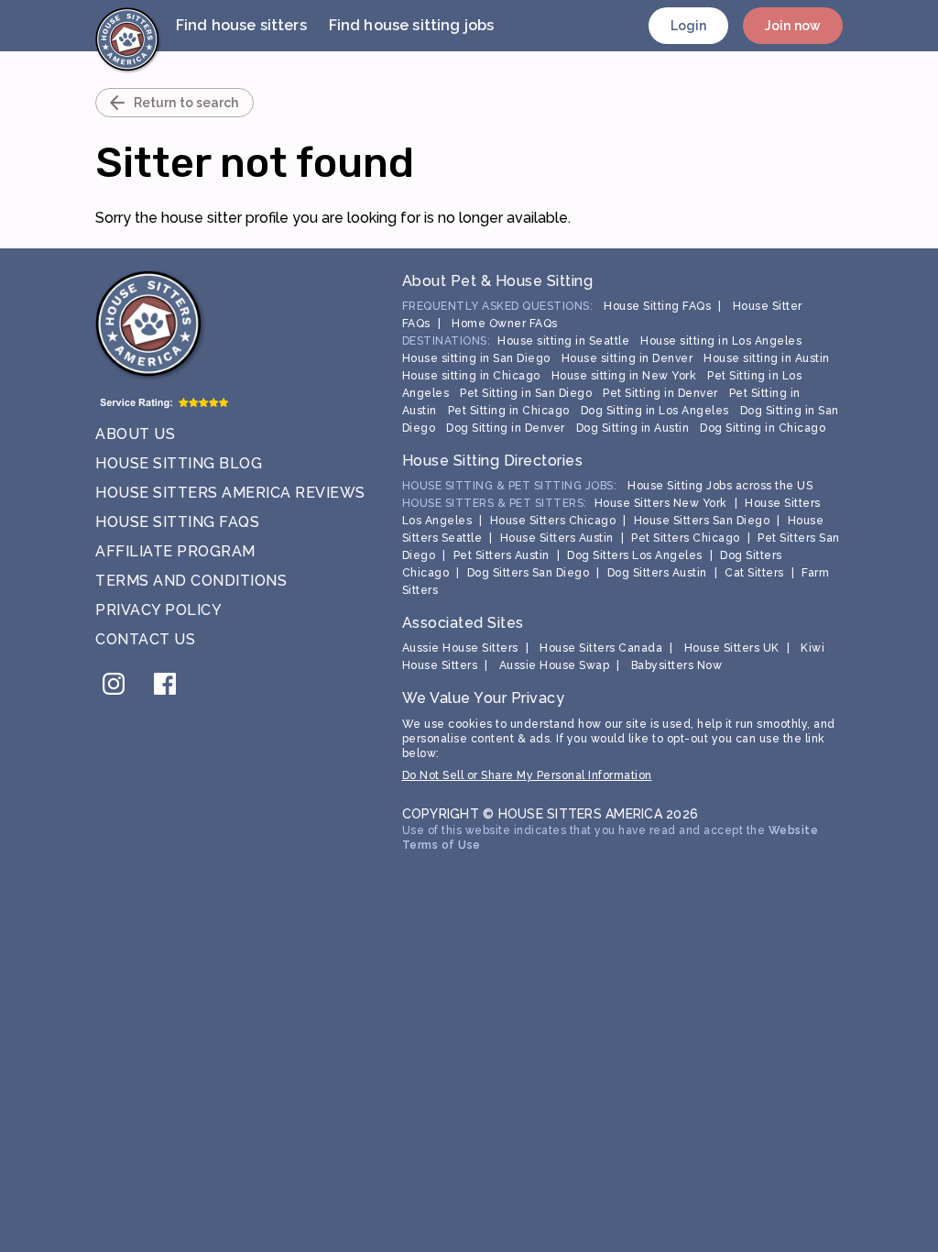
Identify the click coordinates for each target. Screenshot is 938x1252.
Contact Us (145, 639)
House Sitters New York (660, 503)
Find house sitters (241, 25)
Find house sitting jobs (411, 25)
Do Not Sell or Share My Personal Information (527, 775)
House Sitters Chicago (553, 520)
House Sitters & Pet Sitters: (494, 503)
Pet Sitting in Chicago (509, 410)
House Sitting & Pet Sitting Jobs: (509, 485)
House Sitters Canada (601, 648)
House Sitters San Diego (702, 520)
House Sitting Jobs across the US (720, 485)
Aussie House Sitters (460, 648)
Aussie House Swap (554, 665)
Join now (793, 25)
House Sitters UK (732, 648)
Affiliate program (175, 551)
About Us (135, 434)
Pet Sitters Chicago (685, 538)
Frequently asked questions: (498, 306)
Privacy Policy (158, 610)
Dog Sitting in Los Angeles (655, 410)
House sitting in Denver (627, 358)
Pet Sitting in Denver (660, 393)
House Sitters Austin (557, 538)
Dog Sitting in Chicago (762, 428)
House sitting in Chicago (471, 375)
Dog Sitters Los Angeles (635, 555)
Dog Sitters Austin (657, 572)
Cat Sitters (754, 572)
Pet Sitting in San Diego (526, 393)
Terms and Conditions (191, 580)
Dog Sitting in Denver (505, 428)
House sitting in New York (624, 375)
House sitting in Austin (767, 358)
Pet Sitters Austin (501, 555)
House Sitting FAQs (177, 522)
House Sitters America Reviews (230, 492)
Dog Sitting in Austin (633, 428)
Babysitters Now (677, 665)
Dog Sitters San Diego (528, 572)
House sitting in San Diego (476, 358)
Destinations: (446, 341)
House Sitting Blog (178, 463)
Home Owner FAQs (505, 323)
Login (689, 25)
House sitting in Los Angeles (721, 341)
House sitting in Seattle (563, 341)
